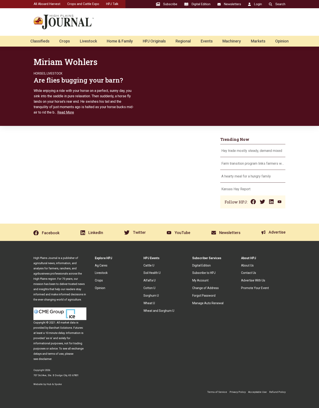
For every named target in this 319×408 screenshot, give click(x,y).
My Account (200, 280)
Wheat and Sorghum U (158, 310)
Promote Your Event (255, 288)
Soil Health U (152, 273)
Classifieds (39, 41)
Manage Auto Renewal (208, 303)
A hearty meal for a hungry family (246, 176)
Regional (183, 41)
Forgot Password (203, 295)
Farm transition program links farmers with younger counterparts (252, 163)
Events (207, 41)
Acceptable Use (257, 392)
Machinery (231, 41)
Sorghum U (151, 295)
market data (68, 322)
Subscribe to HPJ (203, 273)
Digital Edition (201, 265)
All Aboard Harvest (47, 4)
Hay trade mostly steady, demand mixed (251, 151)
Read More (65, 112)
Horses (39, 73)
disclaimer (45, 359)
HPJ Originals (154, 41)
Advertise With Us (253, 280)
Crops (64, 41)
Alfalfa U (149, 280)
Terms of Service (217, 392)
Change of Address (205, 288)
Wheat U (149, 303)
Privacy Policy (238, 392)
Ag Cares (101, 265)
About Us (247, 265)
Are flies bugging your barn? (78, 80)
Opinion (282, 41)
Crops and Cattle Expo (83, 4)
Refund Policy (277, 392)
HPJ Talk (112, 4)
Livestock (88, 41)
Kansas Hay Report (235, 189)
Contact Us (248, 273)
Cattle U (148, 265)
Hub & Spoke (54, 384)
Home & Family (120, 41)
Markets (258, 41)
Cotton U (149, 288)
